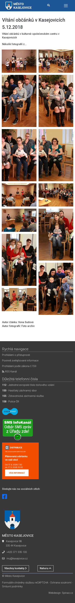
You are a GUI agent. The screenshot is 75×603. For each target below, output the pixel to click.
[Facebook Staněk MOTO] (4, 496)
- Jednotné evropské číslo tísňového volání (28, 385)
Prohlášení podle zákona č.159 (19, 366)
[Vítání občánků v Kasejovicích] (19, 61)
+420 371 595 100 (17, 552)
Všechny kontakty (14, 568)
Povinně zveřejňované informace (20, 360)
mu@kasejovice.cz (17, 558)
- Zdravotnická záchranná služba (23, 396)
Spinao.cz (67, 592)
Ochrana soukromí (60, 582)
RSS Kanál (10, 371)
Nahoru (44, 568)
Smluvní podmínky (12, 586)
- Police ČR (10, 401)
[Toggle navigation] (66, 5)
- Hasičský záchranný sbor (19, 390)
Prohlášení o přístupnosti (16, 355)
